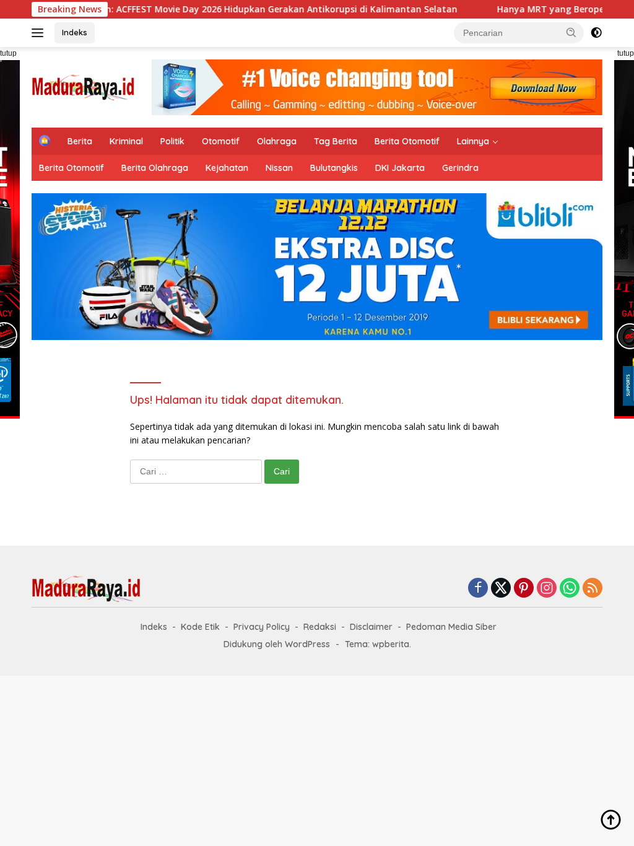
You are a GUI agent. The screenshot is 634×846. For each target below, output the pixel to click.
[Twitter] (501, 589)
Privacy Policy (261, 626)
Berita (79, 141)
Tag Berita (335, 141)
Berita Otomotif (407, 141)
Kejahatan (227, 167)
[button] (571, 32)
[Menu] (40, 32)
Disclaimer (371, 626)
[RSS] (592, 589)
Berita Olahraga (154, 167)
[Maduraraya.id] (84, 86)
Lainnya (473, 141)
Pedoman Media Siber (451, 626)
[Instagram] (547, 589)
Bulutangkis (334, 167)
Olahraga (277, 141)
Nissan (279, 167)
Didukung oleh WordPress (277, 644)
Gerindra (460, 167)
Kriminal (126, 141)
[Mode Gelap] (596, 32)
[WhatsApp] (570, 589)
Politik (172, 141)
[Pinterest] (524, 589)
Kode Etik (200, 626)
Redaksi (319, 626)
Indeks (74, 32)
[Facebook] (478, 589)
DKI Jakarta (400, 167)
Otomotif (221, 141)
